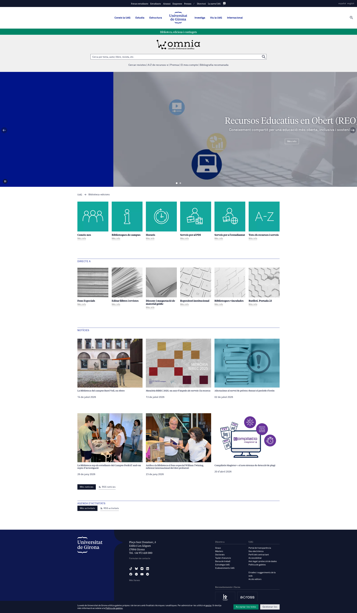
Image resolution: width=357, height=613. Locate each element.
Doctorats (220, 555)
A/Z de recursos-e (158, 65)
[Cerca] (351, 17)
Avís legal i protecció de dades (263, 561)
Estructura (155, 18)
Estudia (139, 18)
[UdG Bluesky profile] (136, 568)
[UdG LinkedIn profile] (147, 568)
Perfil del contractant (259, 555)
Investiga (200, 18)
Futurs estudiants (139, 4)
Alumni (167, 4)
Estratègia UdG (222, 565)
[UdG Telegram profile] (147, 574)
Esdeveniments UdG (224, 568)
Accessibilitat (255, 558)
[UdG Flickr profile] (136, 574)
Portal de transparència (260, 548)
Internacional (235, 18)
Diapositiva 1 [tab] (177, 183)
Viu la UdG (216, 18)
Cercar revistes (137, 65)
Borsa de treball (222, 561)
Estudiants (155, 4)
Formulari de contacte (139, 558)
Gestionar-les (270, 607)
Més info (178, 141)
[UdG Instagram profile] (142, 568)
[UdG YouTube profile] (142, 574)
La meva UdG (214, 4)
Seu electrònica (256, 551)
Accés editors (255, 579)
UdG (79, 195)
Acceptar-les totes (246, 607)
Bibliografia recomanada (214, 65)
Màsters (219, 551)
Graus (218, 548)
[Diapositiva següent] (353, 130)
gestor (209, 605)
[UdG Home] (178, 17)
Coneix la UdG (122, 18)
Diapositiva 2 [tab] (180, 183)
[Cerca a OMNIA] (263, 56)
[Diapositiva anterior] (4, 130)
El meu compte (189, 65)
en (350, 4)
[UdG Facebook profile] (130, 574)
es (342, 4)
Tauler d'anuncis (223, 558)
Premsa (187, 4)
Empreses (177, 4)
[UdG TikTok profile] (130, 568)
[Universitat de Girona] (89, 545)
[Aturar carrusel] (5, 181)
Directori (201, 4)
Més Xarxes (134, 580)
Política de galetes (257, 565)
